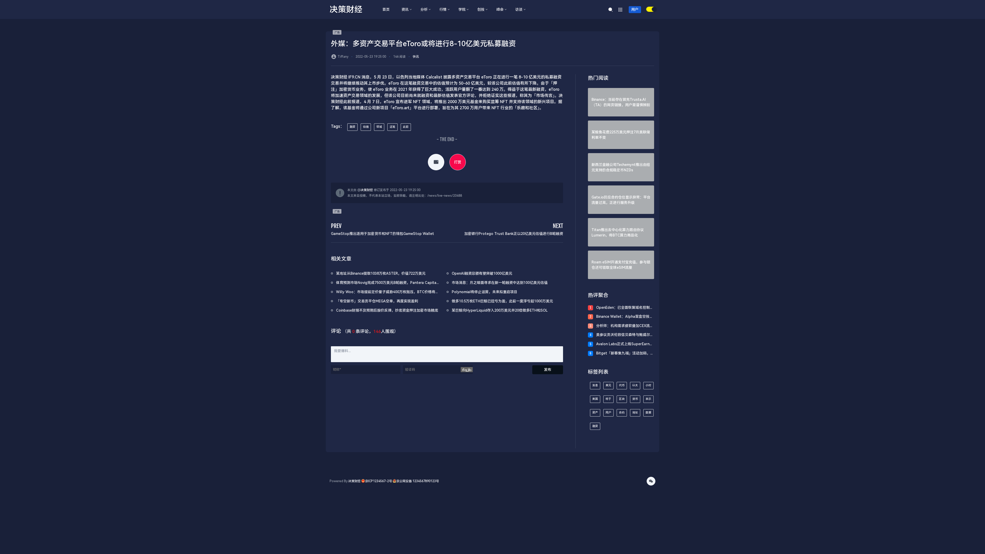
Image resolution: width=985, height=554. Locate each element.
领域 (379, 126)
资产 (595, 412)
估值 (366, 126)
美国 (595, 399)
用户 (634, 9)
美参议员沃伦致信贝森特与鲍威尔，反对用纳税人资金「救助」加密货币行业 (625, 335)
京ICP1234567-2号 (378, 481)
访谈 (519, 9)
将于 (608, 399)
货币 (635, 399)
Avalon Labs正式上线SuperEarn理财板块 (624, 344)
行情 (443, 9)
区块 (622, 399)
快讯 (416, 56)
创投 (481, 9)
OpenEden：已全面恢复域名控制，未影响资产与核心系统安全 (624, 307)
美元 (608, 385)
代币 (622, 385)
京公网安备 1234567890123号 (417, 481)
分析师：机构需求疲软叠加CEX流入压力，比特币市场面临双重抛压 (624, 326)
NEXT (558, 225)
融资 (352, 126)
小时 (648, 385)
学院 (462, 9)
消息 (595, 385)
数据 (648, 412)
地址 (635, 412)
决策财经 (367, 190)
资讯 (405, 9)
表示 (648, 399)
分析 (424, 9)
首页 (386, 9)
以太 (635, 385)
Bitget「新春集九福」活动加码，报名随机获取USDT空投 (625, 353)
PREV (336, 225)
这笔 (392, 126)
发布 (547, 370)
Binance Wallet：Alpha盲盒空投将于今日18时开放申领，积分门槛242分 (624, 316)
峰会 (500, 9)
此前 (406, 126)
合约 (622, 412)
